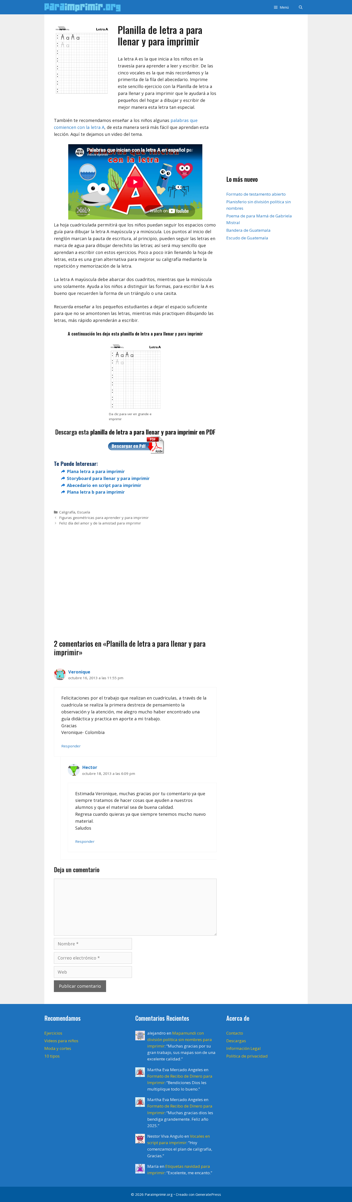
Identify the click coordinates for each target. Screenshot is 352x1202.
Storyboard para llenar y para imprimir (108, 478)
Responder (71, 746)
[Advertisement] (135, 574)
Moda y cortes (57, 1048)
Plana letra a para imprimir (96, 471)
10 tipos (52, 1056)
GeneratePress (208, 1194)
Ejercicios (53, 1033)
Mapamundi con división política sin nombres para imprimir (179, 1039)
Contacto (234, 1033)
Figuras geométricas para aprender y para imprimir (104, 517)
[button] (280, 7)
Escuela (83, 512)
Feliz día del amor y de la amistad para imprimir (100, 523)
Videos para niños (61, 1040)
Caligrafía (67, 512)
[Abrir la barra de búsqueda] (301, 7)
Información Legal (243, 1048)
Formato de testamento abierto (256, 194)
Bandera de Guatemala (248, 230)
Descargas (236, 1040)
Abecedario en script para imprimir (104, 485)
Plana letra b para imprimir (96, 492)
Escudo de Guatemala (247, 238)
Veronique (79, 672)
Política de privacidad (247, 1056)
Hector (89, 767)
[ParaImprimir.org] (83, 7)
